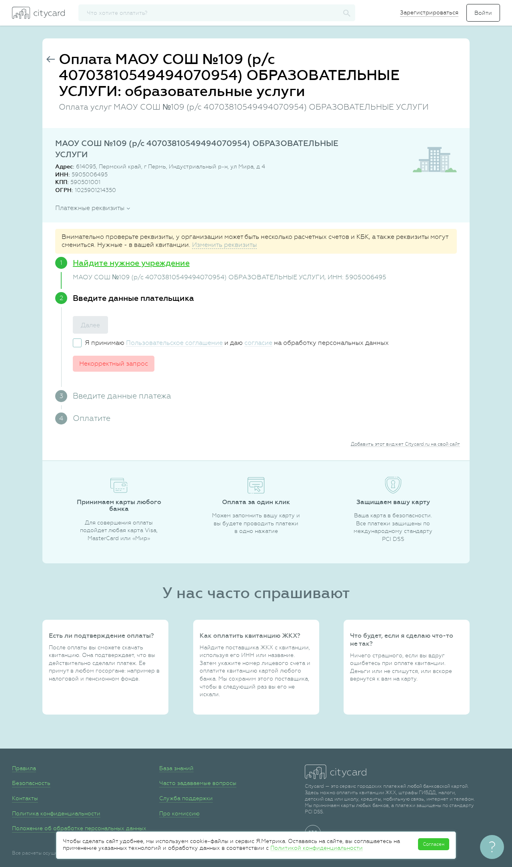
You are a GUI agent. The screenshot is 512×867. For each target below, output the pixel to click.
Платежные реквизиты (89, 208)
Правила (24, 768)
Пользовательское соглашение (174, 342)
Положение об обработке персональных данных (79, 828)
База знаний (176, 768)
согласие (258, 342)
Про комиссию (179, 813)
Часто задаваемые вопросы (197, 783)
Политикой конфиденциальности (316, 848)
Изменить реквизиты (224, 244)
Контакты (25, 798)
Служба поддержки (186, 798)
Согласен (433, 844)
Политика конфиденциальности (56, 813)
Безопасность (31, 783)
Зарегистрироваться (429, 12)
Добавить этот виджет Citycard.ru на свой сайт (405, 444)
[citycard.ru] (38, 13)
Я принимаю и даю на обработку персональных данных (237, 342)
